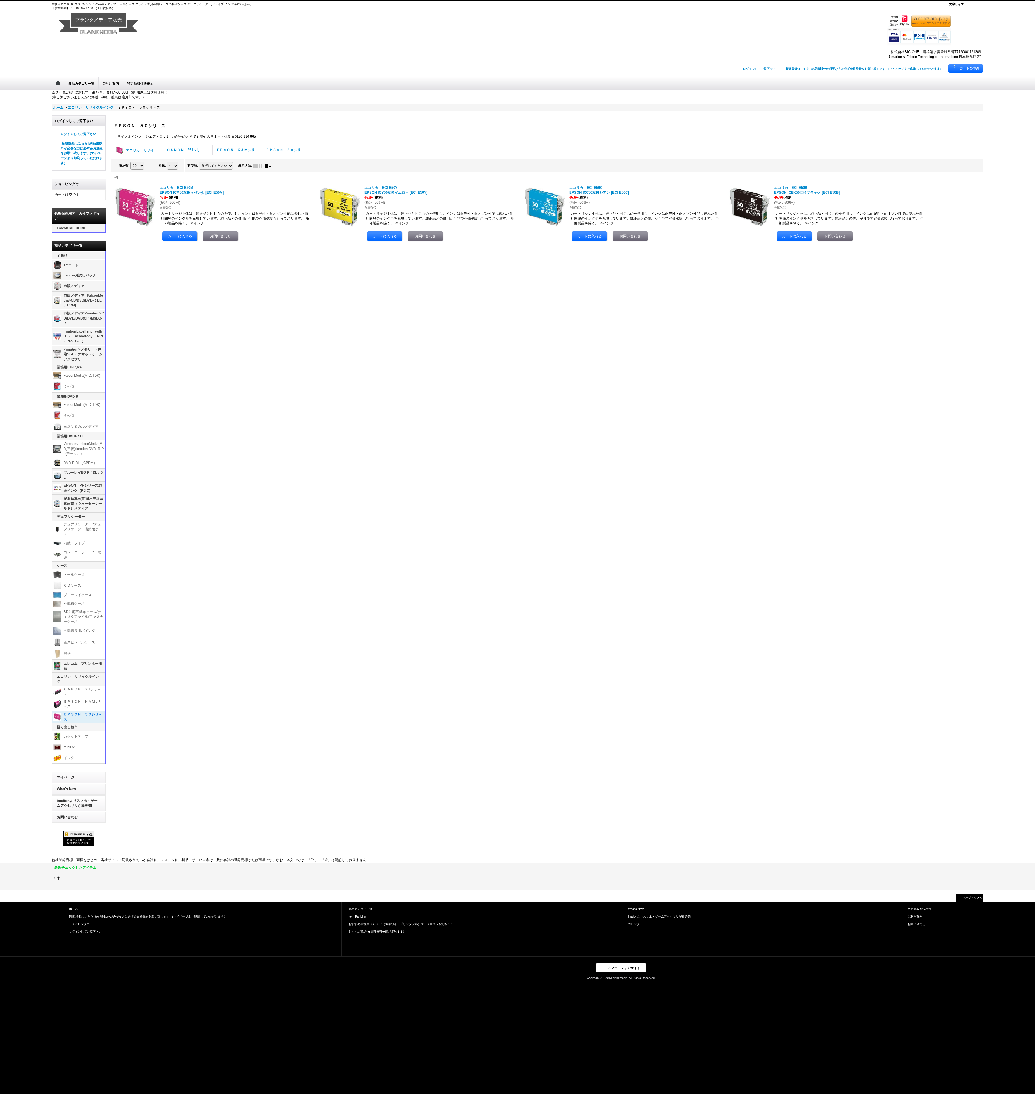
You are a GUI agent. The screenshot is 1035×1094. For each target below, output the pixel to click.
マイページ (65, 777)
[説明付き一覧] (271, 166)
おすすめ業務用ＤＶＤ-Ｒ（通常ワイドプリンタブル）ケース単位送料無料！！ (401, 924)
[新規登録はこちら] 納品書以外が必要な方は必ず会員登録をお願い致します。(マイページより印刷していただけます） (864, 68)
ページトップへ (972, 897)
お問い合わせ (67, 817)
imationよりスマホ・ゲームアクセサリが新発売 (77, 803)
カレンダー (635, 924)
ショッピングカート (82, 924)
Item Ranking (357, 916)
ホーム (73, 908)
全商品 (62, 255)
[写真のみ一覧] (259, 166)
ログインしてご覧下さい (759, 68)
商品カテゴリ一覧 (360, 908)
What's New (66, 789)
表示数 (124, 165)
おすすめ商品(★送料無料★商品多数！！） (377, 931)
